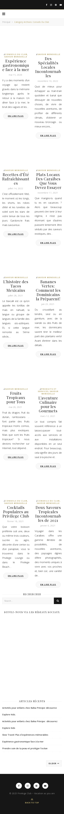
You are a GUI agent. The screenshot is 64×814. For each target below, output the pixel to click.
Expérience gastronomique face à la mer (15, 65)
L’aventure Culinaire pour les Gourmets (48, 404)
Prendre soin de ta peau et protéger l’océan (24, 748)
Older (53, 763)
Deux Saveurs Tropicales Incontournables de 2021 (48, 514)
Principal (6, 22)
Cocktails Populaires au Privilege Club (16, 512)
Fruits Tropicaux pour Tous (15, 397)
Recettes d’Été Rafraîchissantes (15, 179)
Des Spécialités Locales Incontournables (48, 67)
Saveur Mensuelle (15, 56)
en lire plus (16, 116)
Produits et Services (47, 390)
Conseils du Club (16, 54)
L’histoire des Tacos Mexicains (15, 286)
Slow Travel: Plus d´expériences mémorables (25, 734)
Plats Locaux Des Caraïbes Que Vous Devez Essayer (48, 181)
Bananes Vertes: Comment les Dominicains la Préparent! (48, 290)
